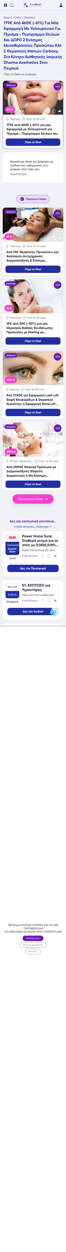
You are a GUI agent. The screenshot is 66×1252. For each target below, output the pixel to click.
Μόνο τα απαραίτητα (33, 944)
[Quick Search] (11, 5)
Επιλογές (33, 951)
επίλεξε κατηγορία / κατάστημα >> (33, 527)
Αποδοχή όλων (33, 938)
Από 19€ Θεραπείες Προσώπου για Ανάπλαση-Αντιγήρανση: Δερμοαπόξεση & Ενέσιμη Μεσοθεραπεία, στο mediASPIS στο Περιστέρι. (32, 261)
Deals (17, 17)
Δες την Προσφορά (33, 568)
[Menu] (5, 5)
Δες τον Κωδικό (39, 611)
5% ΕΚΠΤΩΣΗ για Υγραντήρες (36, 587)
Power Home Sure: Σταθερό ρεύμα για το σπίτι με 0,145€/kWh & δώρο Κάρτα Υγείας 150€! (40, 544)
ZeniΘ (12, 558)
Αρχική (7, 17)
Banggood (12, 602)
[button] (59, 111)
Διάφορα (29, 17)
